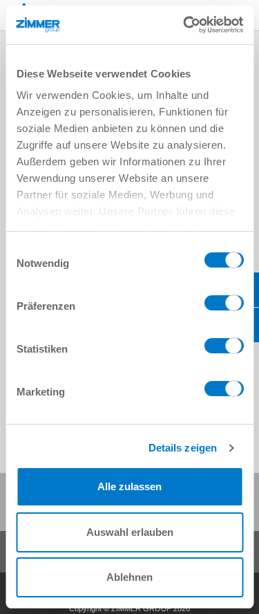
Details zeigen (182, 448)
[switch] (223, 306)
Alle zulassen (129, 486)
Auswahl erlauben (129, 532)
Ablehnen (129, 577)
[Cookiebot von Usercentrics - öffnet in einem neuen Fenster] (184, 25)
